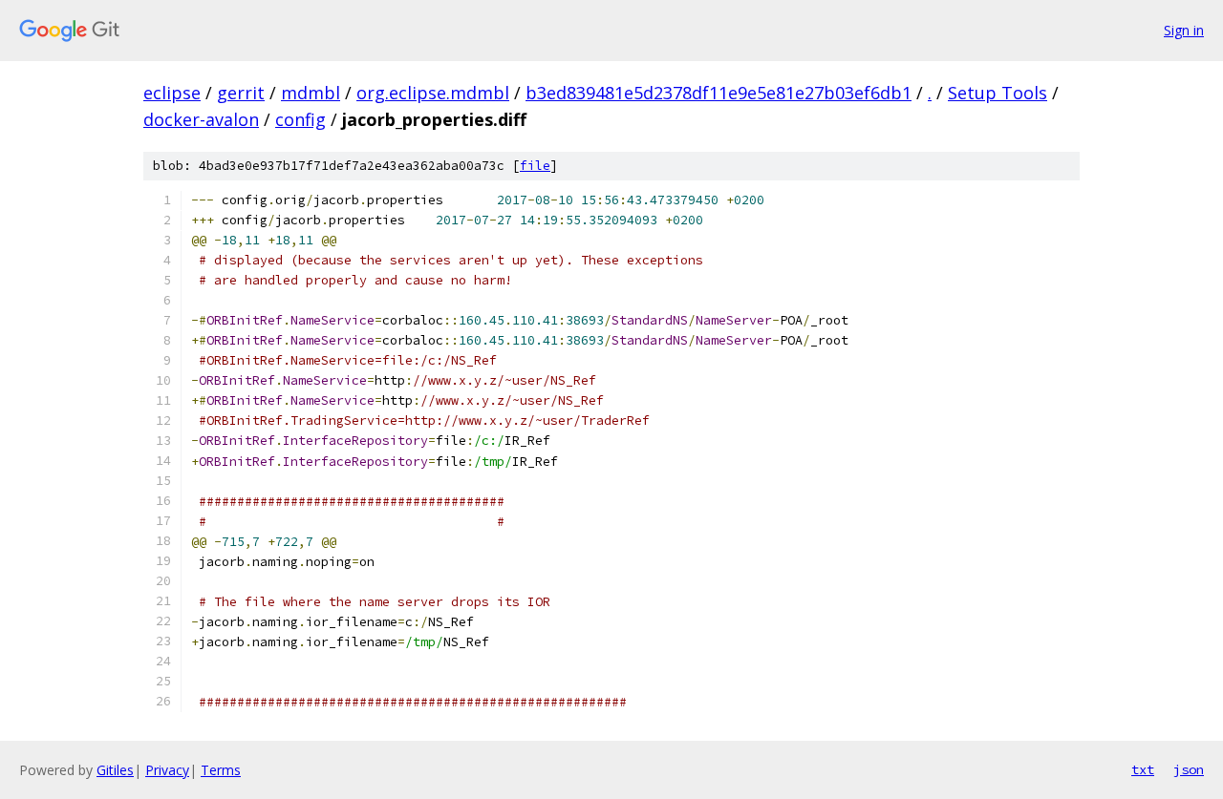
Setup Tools (997, 92)
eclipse (172, 92)
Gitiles (115, 770)
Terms (221, 770)
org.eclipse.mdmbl (432, 92)
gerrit (241, 92)
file (535, 166)
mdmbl (310, 92)
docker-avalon (201, 119)
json (1188, 769)
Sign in (1184, 30)
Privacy (167, 770)
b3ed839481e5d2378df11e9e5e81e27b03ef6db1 (719, 92)
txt (1142, 769)
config (300, 119)
